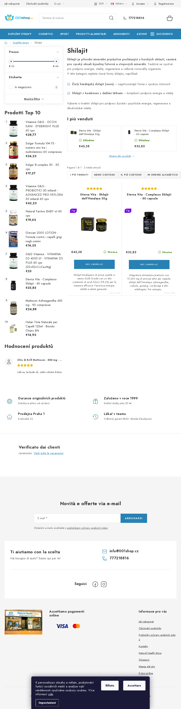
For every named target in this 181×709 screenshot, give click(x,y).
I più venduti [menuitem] (79, 174)
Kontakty (143, 646)
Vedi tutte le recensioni (48, 453)
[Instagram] (104, 584)
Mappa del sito (147, 666)
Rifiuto (110, 686)
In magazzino (36, 87)
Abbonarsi (134, 518)
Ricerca (111, 18)
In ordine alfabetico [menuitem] (163, 174)
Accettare (134, 686)
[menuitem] (20, 34)
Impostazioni (47, 703)
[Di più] (162, 34)
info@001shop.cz (124, 551)
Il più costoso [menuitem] (131, 174)
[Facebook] (95, 584)
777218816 (136, 18)
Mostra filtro (32, 99)
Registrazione (166, 3)
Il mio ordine (146, 673)
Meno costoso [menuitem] (104, 174)
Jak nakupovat (12, 3)
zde (50, 694)
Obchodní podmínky (37, 3)
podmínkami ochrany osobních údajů (87, 528)
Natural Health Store (150, 653)
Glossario (144, 660)
